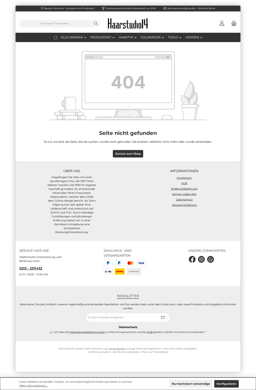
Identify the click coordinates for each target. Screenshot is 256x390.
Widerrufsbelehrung (184, 188)
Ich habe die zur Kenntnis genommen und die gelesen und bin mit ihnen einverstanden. (130, 332)
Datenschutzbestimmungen (87, 332)
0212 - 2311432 (30, 268)
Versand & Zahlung (184, 205)
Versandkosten (117, 348)
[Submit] (162, 317)
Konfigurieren (226, 384)
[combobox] (55, 23)
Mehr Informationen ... (33, 385)
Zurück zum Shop (128, 153)
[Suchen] (95, 23)
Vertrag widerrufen (184, 194)
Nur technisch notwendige (191, 384)
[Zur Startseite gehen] (128, 23)
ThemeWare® (160, 352)
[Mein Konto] (222, 23)
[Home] (55, 37)
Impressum (184, 178)
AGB (184, 183)
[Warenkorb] (233, 23)
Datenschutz (184, 199)
